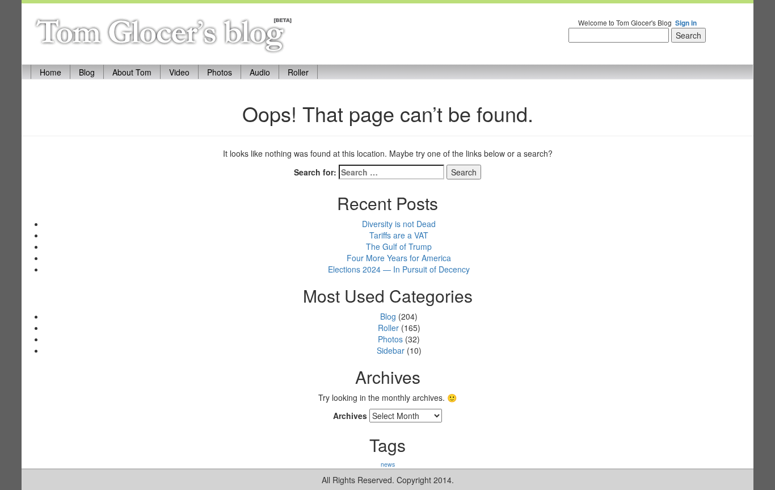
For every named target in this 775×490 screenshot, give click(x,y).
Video (179, 72)
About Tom (131, 72)
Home (55, 72)
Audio (260, 72)
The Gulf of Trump (399, 246)
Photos (219, 72)
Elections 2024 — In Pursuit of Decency (399, 269)
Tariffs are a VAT (398, 235)
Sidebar (391, 350)
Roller (298, 72)
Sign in (686, 23)
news (388, 464)
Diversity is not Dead (399, 223)
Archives (350, 415)
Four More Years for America (399, 257)
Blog (87, 72)
